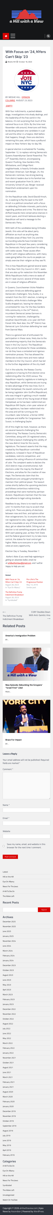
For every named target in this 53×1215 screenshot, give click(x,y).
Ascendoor (16, 1211)
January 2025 (8, 936)
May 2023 (7, 984)
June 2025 (7, 931)
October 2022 (8, 1018)
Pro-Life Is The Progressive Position (34, 580)
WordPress (39, 1211)
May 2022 (7, 1038)
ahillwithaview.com (28, 1208)
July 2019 (6, 1135)
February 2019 (9, 1155)
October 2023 (8, 970)
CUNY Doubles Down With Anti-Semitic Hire (39, 613)
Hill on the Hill (8, 876)
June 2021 (7, 1072)
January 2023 (8, 1004)
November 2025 (9, 926)
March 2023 (8, 994)
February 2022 (9, 1048)
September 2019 (9, 1125)
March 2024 (8, 950)
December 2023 (9, 965)
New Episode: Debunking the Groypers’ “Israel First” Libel (24, 686)
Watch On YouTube (10, 1199)
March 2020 (8, 1096)
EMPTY (9, 105)
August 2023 (8, 975)
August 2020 (8, 1091)
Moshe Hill (12, 62)
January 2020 (8, 1106)
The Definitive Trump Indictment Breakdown (14, 593)
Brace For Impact (13, 739)
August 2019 (8, 1130)
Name (6, 805)
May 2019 (7, 1145)
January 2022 (8, 1052)
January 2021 (8, 1086)
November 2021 (9, 1057)
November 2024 (9, 941)
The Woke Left (8, 896)
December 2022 (9, 1009)
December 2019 (9, 1111)
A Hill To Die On (9, 891)
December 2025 (9, 921)
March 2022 (8, 1043)
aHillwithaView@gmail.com (19, 563)
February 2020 (9, 1101)
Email (6, 818)
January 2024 (8, 960)
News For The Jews (10, 886)
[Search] (48, 36)
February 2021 (9, 1082)
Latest (5, 871)
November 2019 (9, 1116)
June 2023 (7, 979)
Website (6, 831)
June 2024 (7, 945)
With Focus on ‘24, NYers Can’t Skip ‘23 (13, 580)
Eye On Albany (8, 881)
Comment (8, 769)
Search (44, 909)
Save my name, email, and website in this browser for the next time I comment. (26, 846)
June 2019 (7, 1140)
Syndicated (7, 1185)
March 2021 (8, 1077)
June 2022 (7, 1033)
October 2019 (8, 1120)
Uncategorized (8, 1195)
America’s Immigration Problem (20, 635)
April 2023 (7, 989)
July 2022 (6, 1028)
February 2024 (9, 955)
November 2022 (9, 1013)
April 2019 (7, 1150)
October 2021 (8, 1062)
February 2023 (9, 999)
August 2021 (8, 1067)
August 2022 (8, 1023)
